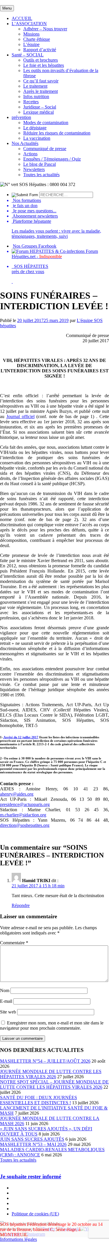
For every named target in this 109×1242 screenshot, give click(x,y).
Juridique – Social (39, 106)
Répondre (21, 905)
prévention (21, 117)
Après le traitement (40, 91)
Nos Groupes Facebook (34, 246)
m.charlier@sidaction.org (23, 814)
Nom (4, 990)
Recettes (31, 101)
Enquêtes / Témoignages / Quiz (52, 159)
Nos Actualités (25, 143)
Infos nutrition (36, 96)
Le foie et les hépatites (43, 65)
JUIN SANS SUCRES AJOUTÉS (32, 1139)
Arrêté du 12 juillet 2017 (20, 737)
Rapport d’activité (39, 49)
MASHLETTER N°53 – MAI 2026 (33, 1144)
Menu (7, 8)
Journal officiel (20, 416)
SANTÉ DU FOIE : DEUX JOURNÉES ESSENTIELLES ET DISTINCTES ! (38, 1100)
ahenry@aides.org (16, 794)
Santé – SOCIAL (28, 54)
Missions (31, 34)
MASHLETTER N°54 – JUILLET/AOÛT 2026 (45, 1061)
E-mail (6, 1001)
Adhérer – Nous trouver (45, 28)
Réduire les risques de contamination (56, 132)
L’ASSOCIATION (29, 23)
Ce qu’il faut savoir (40, 80)
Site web (8, 1011)
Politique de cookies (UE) (35, 1213)
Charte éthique (36, 39)
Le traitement (35, 86)
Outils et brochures (40, 60)
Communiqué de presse (44, 148)
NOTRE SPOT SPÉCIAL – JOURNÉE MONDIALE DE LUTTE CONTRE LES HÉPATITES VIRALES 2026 (54, 1084)
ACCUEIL (22, 18)
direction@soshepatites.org (24, 825)
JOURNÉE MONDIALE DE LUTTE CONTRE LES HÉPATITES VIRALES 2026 (50, 1074)
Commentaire (14, 942)
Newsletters (34, 169)
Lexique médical (38, 112)
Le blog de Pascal (39, 164)
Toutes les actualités (41, 174)
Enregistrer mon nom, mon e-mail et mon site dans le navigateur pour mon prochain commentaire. (51, 1025)
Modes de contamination (45, 122)
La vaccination (36, 138)
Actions (30, 153)
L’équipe (31, 44)
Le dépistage (35, 127)
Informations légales (18, 1239)
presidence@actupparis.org (25, 804)
